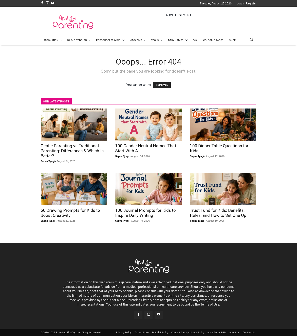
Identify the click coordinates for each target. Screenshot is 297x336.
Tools (155, 40)
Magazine (136, 40)
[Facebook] (42, 3)
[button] (251, 40)
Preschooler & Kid (108, 40)
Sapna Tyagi (48, 161)
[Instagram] (47, 3)
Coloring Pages (213, 40)
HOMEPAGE (162, 84)
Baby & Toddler (77, 40)
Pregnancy (50, 40)
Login (240, 3)
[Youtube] (52, 3)
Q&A (195, 40)
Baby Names (175, 40)
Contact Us (249, 332)
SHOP (232, 40)
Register (251, 3)
